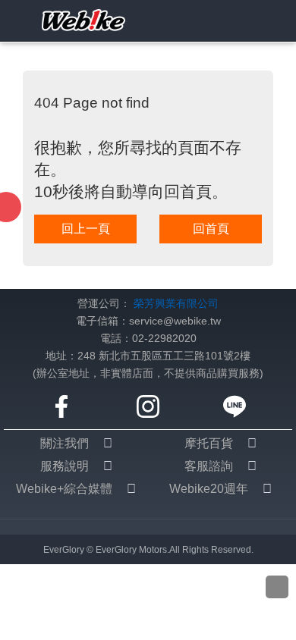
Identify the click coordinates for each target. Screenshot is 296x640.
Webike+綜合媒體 (64, 488)
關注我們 (64, 443)
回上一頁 (85, 228)
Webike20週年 (208, 488)
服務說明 (64, 466)
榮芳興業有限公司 (176, 303)
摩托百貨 (208, 443)
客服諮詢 (208, 466)
